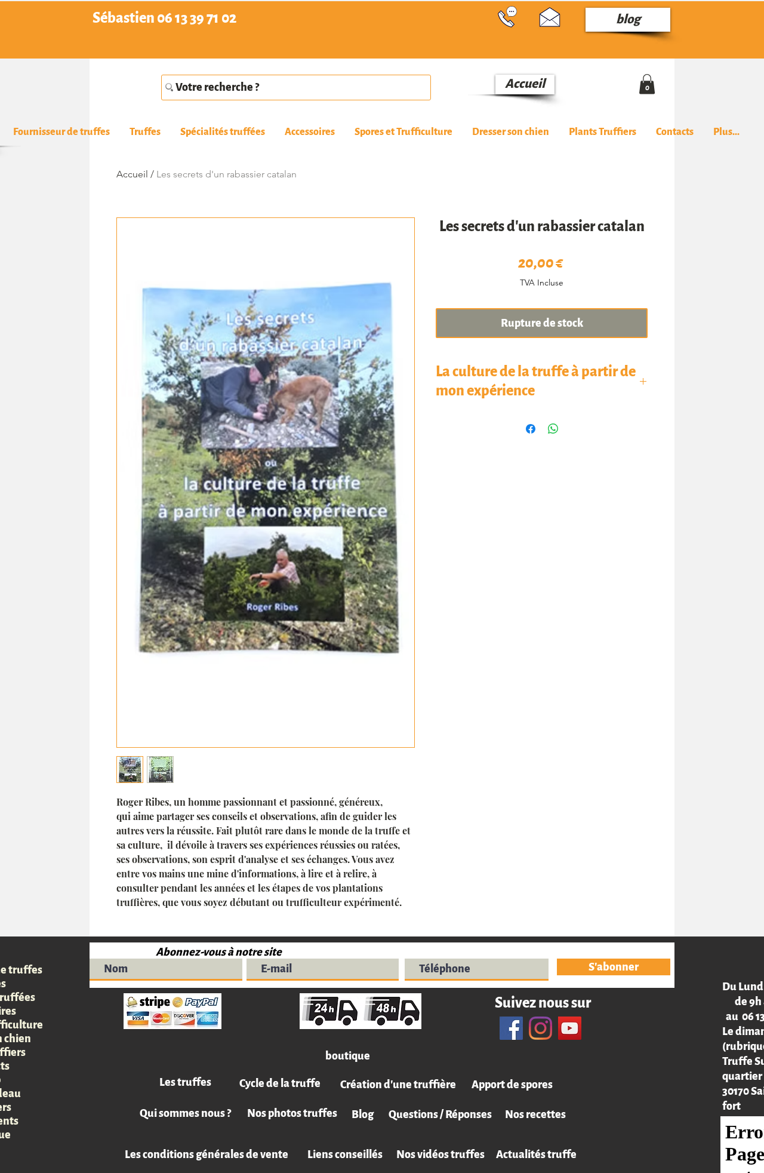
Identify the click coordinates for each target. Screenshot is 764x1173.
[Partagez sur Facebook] (530, 429)
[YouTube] (569, 1028)
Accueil (132, 174)
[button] (144, 132)
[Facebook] (511, 1028)
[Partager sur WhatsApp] (553, 429)
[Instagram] (540, 1028)
